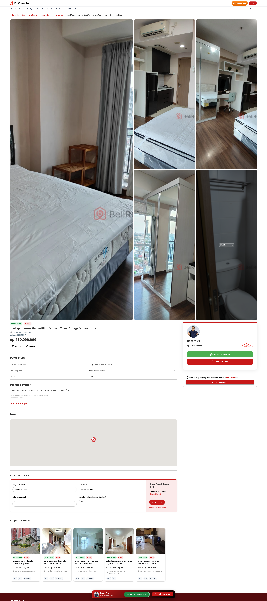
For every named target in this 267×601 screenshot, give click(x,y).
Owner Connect (42, 9)
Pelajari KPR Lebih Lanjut (157, 507)
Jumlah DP (83, 485)
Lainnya (82, 9)
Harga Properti (18, 485)
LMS (75, 9)
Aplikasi (253, 9)
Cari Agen (30, 9)
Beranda (15, 15)
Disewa (21, 9)
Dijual (13, 9)
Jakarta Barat (46, 15)
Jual (23, 15)
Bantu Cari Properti (58, 9)
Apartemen (33, 15)
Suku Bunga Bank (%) (20, 497)
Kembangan (59, 15)
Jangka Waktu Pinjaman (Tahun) (92, 497)
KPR (69, 9)
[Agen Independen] (246, 346)
